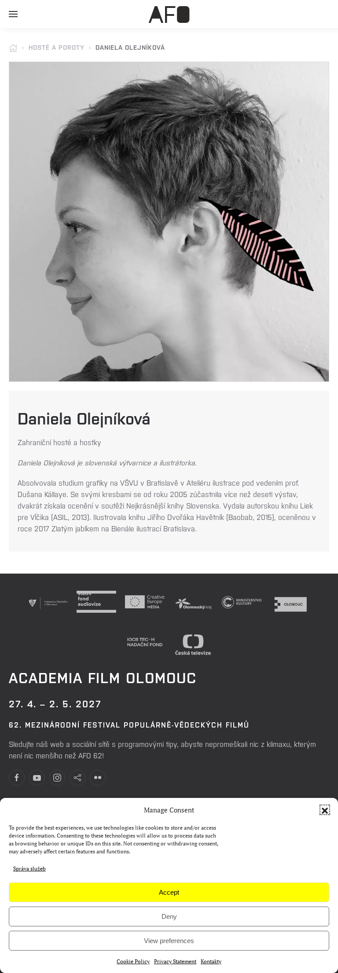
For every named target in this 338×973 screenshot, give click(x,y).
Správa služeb (29, 868)
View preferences (169, 940)
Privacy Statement (175, 961)
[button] (324, 809)
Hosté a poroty (56, 47)
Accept (169, 892)
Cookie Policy (133, 961)
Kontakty (211, 961)
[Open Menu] (13, 17)
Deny (169, 916)
